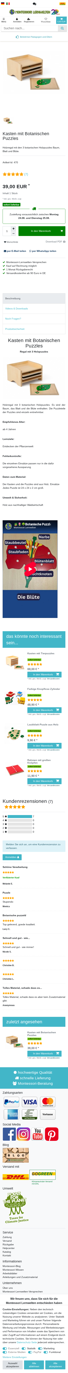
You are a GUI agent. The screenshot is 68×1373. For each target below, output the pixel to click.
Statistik (31, 1348)
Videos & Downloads (16, 308)
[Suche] (62, 28)
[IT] (8, 4)
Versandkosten (28, 199)
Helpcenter (9, 1248)
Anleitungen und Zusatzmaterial (20, 1277)
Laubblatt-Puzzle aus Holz (42, 724)
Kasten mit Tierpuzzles (40, 653)
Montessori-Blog (12, 1266)
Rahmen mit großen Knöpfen (39, 761)
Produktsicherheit (14, 329)
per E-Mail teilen (16, 251)
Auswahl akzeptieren (12, 1365)
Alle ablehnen (34, 1365)
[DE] (2, 4)
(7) (26, 174)
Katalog (7, 1251)
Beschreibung (12, 298)
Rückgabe (8, 1244)
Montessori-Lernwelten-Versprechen (23, 1291)
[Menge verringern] (13, 233)
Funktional (55, 1352)
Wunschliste (12, 242)
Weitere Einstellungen (15, 1357)
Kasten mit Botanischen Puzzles (41, 1033)
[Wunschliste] (46, 20)
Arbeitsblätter (10, 1273)
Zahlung (7, 1237)
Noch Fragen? (13, 318)
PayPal (37, 1352)
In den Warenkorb (41, 231)
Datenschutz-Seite (27, 1342)
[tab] (34, 298)
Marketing (49, 1348)
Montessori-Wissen (13, 1269)
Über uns (8, 1287)
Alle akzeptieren (55, 1365)
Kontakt (7, 1255)
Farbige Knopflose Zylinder (43, 689)
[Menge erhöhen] (13, 228)
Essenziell (13, 1348)
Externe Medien (17, 1352)
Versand (7, 1240)
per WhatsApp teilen (43, 251)
